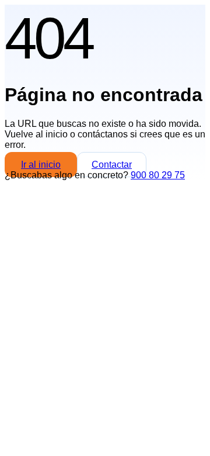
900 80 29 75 (158, 175)
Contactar (112, 165)
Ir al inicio (41, 165)
